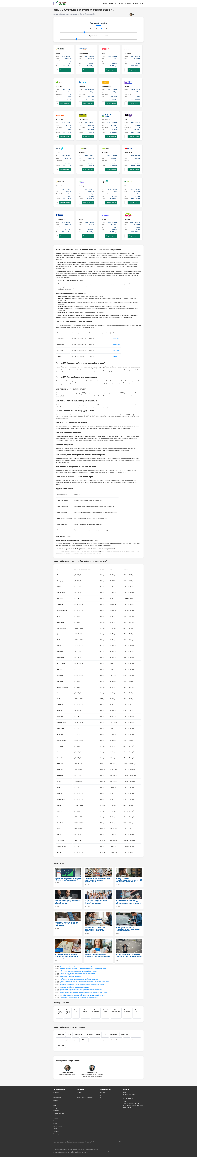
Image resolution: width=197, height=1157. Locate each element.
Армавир (89, 1034)
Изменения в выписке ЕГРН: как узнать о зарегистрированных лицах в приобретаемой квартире (83, 968)
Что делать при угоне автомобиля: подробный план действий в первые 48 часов (129, 956)
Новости (135, 3)
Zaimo (115, 356)
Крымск (105, 1040)
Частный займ (105, 1010)
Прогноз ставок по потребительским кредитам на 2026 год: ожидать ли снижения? (129, 880)
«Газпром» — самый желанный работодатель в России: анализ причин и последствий (96, 901)
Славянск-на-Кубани (64, 1040)
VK (100, 1097)
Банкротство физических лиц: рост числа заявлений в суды (74, 987)
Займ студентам (95, 1010)
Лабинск (84, 1040)
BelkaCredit (116, 344)
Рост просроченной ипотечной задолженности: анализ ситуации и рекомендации (79, 979)
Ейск (105, 1034)
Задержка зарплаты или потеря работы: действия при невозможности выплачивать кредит (82, 984)
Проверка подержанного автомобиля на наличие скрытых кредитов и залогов (128, 929)
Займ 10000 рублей (68, 1011)
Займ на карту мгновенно (85, 1011)
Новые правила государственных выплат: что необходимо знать (75, 986)
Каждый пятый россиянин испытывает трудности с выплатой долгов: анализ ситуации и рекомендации (84, 981)
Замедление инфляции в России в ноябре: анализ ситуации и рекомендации (97, 880)
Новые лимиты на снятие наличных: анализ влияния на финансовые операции (78, 971)
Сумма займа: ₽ (98, 29)
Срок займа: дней (98, 36)
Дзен (101, 1095)
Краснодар (61, 1034)
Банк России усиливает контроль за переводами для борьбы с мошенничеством (68, 901)
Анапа (98, 1034)
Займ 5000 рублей (60, 1011)
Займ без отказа (76, 1011)
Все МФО (104, 3)
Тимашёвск (135, 1040)
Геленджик (113, 1034)
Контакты (79, 1092)
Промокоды (128, 3)
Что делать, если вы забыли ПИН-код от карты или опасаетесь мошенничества (79, 997)
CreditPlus (116, 350)
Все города (61, 1045)
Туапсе (76, 1040)
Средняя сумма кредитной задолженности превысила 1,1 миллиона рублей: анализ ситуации (128, 901)
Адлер (127, 1040)
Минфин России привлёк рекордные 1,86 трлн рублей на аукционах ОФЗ (68, 879)
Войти (142, 3)
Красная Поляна (116, 1040)
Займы (73, 1081)
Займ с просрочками (116, 1010)
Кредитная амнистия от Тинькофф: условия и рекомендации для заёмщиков (78, 978)
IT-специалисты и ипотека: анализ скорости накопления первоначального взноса (79, 982)
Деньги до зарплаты (137, 1011)
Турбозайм (116, 339)
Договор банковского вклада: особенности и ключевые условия (97, 955)
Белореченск (95, 1040)
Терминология (113, 3)
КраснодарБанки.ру (57, 1081)
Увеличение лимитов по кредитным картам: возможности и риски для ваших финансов (81, 989)
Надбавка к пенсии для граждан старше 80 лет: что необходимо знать (76, 970)
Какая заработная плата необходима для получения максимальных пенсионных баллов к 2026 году (83, 992)
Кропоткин (124, 1034)
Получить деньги (65, 70)
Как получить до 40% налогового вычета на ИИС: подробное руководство (77, 974)
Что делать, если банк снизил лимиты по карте (71, 976)
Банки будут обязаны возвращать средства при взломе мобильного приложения (67, 923)
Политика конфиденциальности (85, 1097)
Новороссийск (79, 1034)
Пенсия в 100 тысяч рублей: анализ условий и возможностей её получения (77, 973)
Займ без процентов (127, 1010)
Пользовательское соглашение (84, 1095)
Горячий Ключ (67, 1081)
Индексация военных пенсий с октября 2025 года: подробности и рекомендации (67, 956)
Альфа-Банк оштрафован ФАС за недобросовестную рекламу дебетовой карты (79, 966)
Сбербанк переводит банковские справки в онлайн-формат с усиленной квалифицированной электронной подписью (88, 990)
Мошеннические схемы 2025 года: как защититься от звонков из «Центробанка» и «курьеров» (82, 995)
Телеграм (102, 1092)
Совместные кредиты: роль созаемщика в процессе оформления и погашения (95, 929)
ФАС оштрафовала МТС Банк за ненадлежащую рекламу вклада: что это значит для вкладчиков (83, 994)
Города (121, 3)
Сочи (69, 1034)
